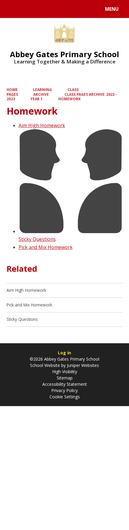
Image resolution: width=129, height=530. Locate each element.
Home (12, 89)
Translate (52, 10)
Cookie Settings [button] (65, 397)
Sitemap (65, 378)
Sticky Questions (37, 239)
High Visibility (64, 371)
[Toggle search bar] (12, 9)
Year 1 (36, 98)
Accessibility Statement (64, 384)
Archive (41, 94)
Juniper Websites (82, 365)
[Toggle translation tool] (27, 9)
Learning (42, 89)
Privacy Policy (64, 390)
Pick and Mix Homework (46, 247)
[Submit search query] (75, 8)
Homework (69, 98)
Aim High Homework (42, 125)
